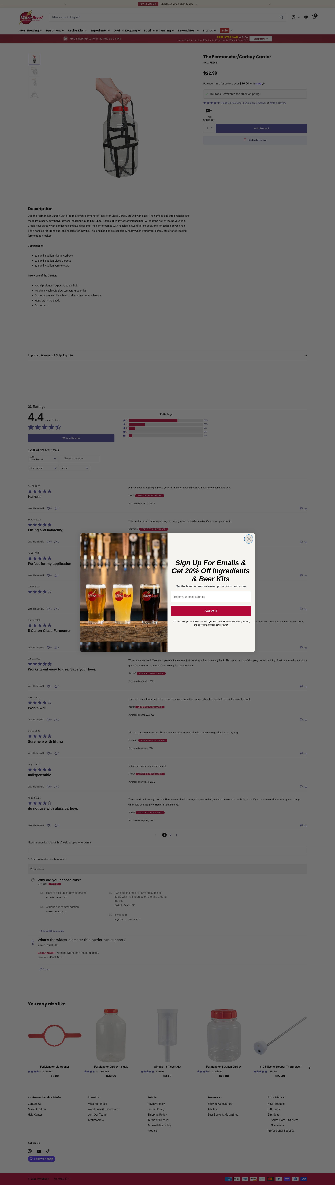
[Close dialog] (248, 539)
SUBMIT (211, 611)
